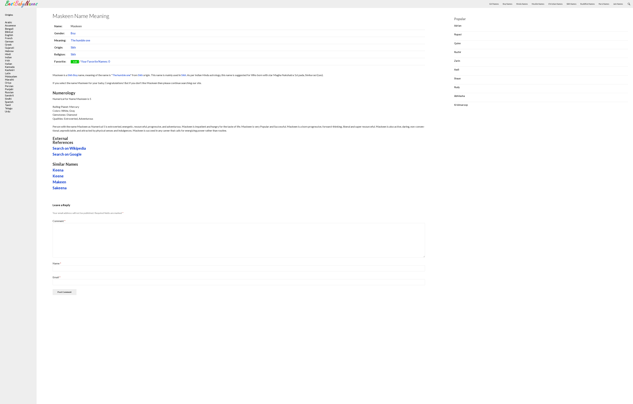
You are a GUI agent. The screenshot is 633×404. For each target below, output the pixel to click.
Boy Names (507, 4)
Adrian (457, 25)
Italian (8, 63)
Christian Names (555, 4)
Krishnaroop (461, 104)
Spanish (9, 101)
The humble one (80, 40)
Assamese (10, 25)
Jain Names (618, 4)
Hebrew (9, 51)
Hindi (8, 54)
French (9, 38)
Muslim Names (538, 4)
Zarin (457, 60)
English (9, 35)
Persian (9, 85)
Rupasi (458, 34)
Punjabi (9, 89)
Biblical (9, 31)
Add (75, 62)
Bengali (9, 28)
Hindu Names (522, 4)
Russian (9, 92)
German (9, 41)
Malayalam (11, 76)
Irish (7, 60)
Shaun (457, 78)
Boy (73, 33)
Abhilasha (459, 95)
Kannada (10, 66)
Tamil (8, 104)
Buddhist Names (587, 4)
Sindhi (8, 98)
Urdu (7, 111)
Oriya (8, 82)
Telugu (8, 108)
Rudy (457, 87)
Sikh (73, 47)
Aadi (456, 69)
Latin (8, 73)
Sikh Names (571, 4)
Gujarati (9, 47)
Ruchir (457, 51)
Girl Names (494, 4)
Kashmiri (10, 69)
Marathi (9, 79)
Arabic (8, 22)
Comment (59, 220)
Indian (8, 57)
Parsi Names (604, 4)
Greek (8, 44)
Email (56, 277)
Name (57, 263)
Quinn (457, 43)
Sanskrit (9, 95)
